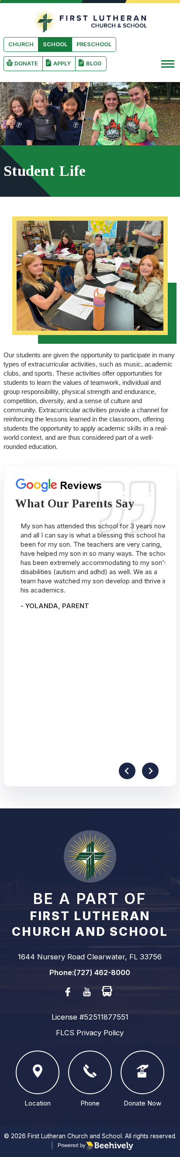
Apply (62, 63)
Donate (26, 63)
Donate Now (142, 1103)
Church (21, 44)
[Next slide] (150, 771)
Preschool (93, 44)
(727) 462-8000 (102, 972)
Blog (94, 63)
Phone (90, 1103)
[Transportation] (107, 992)
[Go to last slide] (127, 771)
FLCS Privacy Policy (90, 1032)
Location (37, 1103)
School (55, 44)
